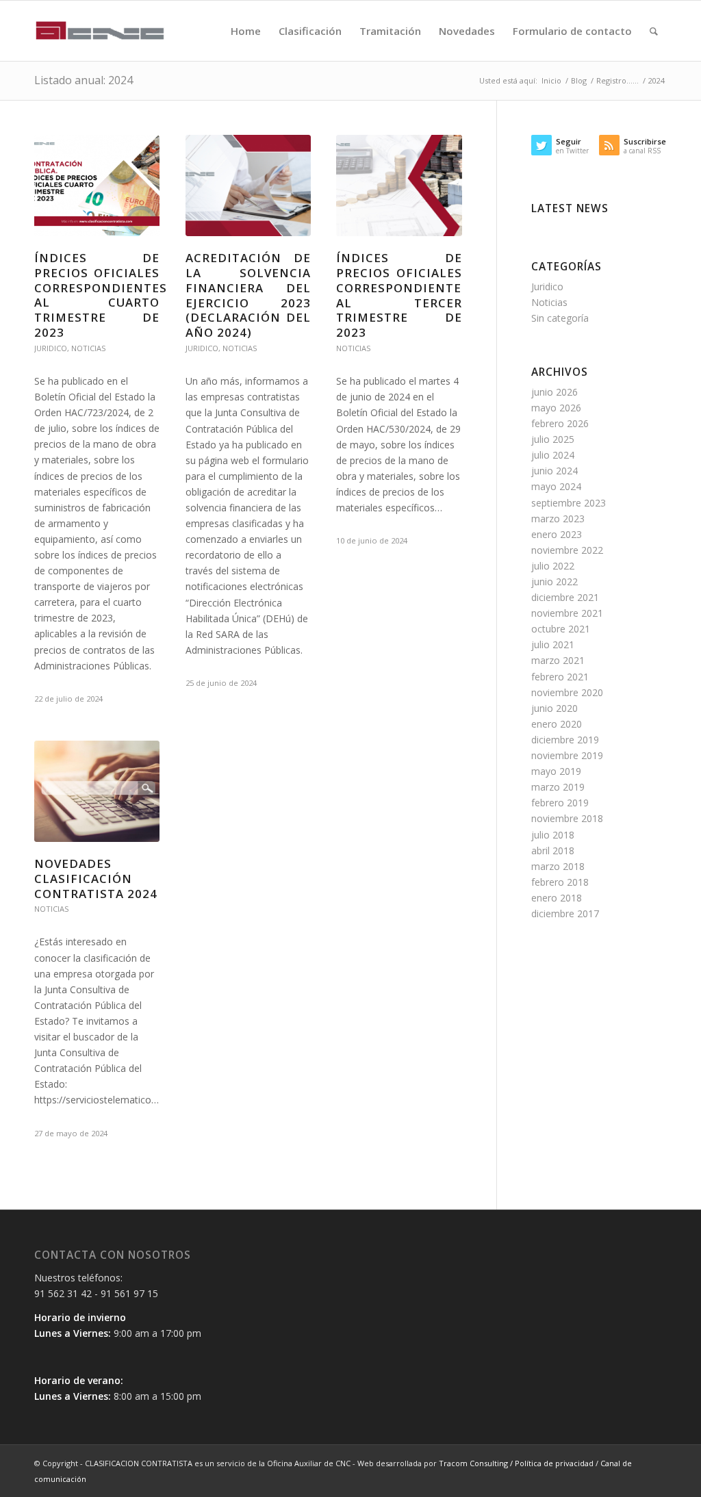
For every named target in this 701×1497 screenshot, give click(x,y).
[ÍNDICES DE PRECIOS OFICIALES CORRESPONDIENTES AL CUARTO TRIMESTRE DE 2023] (97, 185)
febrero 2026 (560, 423)
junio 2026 (554, 391)
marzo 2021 (558, 660)
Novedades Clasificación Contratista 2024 (95, 878)
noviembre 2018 (567, 818)
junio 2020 (554, 708)
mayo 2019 (556, 771)
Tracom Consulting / (477, 1463)
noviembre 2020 (567, 692)
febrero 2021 (560, 676)
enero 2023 (556, 534)
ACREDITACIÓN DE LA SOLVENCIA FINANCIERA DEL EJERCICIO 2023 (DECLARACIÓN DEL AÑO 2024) (248, 295)
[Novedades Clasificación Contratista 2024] (97, 791)
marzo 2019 (558, 786)
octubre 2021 (560, 628)
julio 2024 (552, 454)
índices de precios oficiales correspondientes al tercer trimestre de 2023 (402, 295)
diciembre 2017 (565, 913)
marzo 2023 (558, 518)
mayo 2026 (556, 407)
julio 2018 (552, 834)
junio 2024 (554, 470)
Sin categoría (560, 317)
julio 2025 (552, 439)
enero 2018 (556, 897)
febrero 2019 (560, 802)
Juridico (50, 348)
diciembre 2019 (565, 739)
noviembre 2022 (567, 549)
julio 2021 (552, 644)
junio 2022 (554, 581)
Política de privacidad (555, 1463)
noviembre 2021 (567, 612)
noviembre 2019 (567, 755)
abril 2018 (552, 850)
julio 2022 (552, 565)
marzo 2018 (558, 866)
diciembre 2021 (565, 597)
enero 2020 (556, 723)
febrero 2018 (560, 881)
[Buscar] (654, 31)
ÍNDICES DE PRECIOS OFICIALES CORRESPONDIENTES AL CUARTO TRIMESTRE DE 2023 (100, 295)
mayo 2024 (556, 486)
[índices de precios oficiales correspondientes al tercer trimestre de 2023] (398, 185)
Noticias (88, 348)
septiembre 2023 (568, 502)
